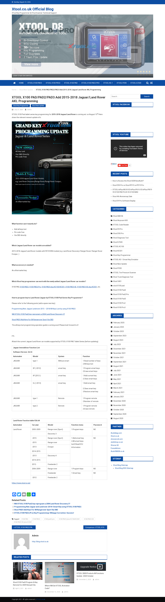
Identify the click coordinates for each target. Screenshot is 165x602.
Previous (7, 45)
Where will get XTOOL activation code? (57, 587)
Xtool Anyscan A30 (120, 220)
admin (29, 109)
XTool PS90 (122, 83)
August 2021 (118, 366)
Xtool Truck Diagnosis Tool (123, 277)
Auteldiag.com (116, 433)
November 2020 (119, 405)
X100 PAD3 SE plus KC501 (23, 522)
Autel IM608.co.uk (117, 451)
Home (21, 83)
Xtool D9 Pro (118, 229)
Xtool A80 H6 (118, 216)
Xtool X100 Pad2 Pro (121, 294)
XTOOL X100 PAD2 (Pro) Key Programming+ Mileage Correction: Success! (44, 513)
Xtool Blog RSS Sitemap (124, 468)
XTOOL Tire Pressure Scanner (124, 273)
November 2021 (119, 353)
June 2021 (117, 375)
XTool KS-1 (108, 83)
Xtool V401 (117, 281)
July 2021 (117, 370)
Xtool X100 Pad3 (119, 299)
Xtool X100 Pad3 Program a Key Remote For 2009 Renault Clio (25, 583)
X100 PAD (25, 519)
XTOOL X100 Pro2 (53, 83)
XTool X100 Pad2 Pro (90, 83)
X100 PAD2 (36, 519)
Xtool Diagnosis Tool (121, 238)
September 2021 (119, 362)
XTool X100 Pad (71, 83)
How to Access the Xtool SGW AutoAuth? (128, 181)
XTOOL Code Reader (121, 225)
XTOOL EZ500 (135, 83)
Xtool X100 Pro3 (119, 307)
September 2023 (119, 336)
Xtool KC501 (117, 251)
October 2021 (118, 357)
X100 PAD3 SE (89, 519)
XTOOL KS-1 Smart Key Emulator (125, 260)
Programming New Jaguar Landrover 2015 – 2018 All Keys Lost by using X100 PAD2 (43, 309)
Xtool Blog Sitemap (120, 465)
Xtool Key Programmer (20, 105)
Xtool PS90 (117, 268)
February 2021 (118, 392)
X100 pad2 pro (49, 519)
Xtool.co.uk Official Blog (33, 9)
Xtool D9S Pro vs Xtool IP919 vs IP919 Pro (128, 185)
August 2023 (118, 340)
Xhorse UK (115, 445)
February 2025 (118, 323)
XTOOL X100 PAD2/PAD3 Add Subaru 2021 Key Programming (25, 527)
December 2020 (119, 401)
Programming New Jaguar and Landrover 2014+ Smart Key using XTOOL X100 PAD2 (47, 507)
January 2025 (118, 327)
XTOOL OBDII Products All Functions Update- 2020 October (90, 574)
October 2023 (118, 331)
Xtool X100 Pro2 (119, 303)
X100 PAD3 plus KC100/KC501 (69, 519)
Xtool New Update (38, 105)
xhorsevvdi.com (117, 439)
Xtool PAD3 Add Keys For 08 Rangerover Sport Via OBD (36, 510)
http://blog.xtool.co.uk (40, 542)
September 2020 (119, 414)
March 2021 (117, 388)
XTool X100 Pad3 (35, 83)
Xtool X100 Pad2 (119, 290)
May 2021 (117, 379)
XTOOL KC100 (118, 246)
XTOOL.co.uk (40, 599)
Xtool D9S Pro (118, 233)
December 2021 (119, 349)
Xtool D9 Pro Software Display (124, 201)
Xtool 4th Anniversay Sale (122, 196)
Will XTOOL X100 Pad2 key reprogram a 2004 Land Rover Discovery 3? (42, 504)
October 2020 (118, 410)
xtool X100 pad (119, 286)
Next (157, 45)
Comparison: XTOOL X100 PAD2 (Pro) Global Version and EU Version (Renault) (96, 527)
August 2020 (118, 418)
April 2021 (117, 384)
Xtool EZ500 (117, 242)
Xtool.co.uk (115, 436)
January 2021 (118, 397)
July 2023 (117, 344)
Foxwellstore (115, 448)
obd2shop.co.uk (117, 442)
